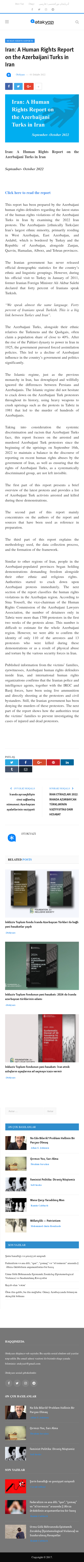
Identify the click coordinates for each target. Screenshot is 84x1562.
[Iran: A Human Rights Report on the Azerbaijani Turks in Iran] (42, 119)
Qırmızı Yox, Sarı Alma (44, 1159)
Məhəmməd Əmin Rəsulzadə (46, 1226)
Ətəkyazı (20, 74)
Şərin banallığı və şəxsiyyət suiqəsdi (25, 1256)
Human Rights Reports (20, 40)
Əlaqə (31, 3)
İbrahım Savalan (40, 1164)
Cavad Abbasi (38, 1486)
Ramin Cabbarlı (39, 1205)
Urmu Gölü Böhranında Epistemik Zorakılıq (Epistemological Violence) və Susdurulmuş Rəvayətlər (39, 1276)
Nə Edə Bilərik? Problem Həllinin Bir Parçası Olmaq (52, 1140)
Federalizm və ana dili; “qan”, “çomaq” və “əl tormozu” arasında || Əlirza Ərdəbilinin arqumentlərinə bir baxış (41, 1265)
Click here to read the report (28, 192)
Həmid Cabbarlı (39, 1540)
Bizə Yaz (19, 3)
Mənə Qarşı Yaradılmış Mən (47, 1200)
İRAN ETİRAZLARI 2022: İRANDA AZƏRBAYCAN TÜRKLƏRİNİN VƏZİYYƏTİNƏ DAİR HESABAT (63, 804)
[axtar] (77, 21)
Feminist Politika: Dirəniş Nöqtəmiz (52, 1179)
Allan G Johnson (40, 1148)
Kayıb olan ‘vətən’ (15, 1285)
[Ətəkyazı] (42, 21)
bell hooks (36, 1185)
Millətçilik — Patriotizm (45, 1220)
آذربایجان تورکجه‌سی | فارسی (54, 3)
